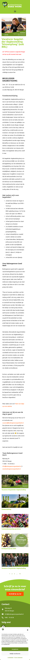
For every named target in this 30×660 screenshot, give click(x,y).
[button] (27, 630)
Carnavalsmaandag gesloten (11, 529)
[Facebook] (3, 627)
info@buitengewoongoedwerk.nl (11, 466)
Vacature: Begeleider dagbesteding (14, 489)
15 (20, 573)
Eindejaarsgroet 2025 (9, 548)
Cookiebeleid (10, 657)
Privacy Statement (18, 657)
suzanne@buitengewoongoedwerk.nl (13, 423)
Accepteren (15, 649)
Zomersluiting (6, 509)
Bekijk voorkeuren (15, 653)
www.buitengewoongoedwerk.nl (11, 469)
